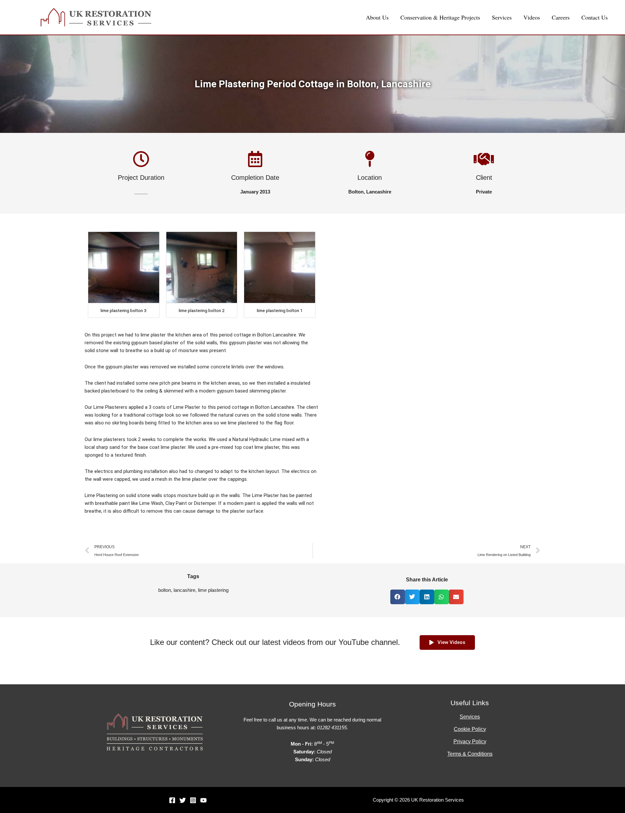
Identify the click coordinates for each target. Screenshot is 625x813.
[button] (397, 597)
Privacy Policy (469, 741)
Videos (531, 17)
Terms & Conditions (470, 754)
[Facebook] (172, 800)
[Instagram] (193, 800)
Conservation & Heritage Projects (440, 17)
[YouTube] (203, 800)
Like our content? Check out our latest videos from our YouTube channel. (275, 642)
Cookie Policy (470, 729)
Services (502, 17)
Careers (561, 17)
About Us (377, 17)
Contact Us (594, 17)
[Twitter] (182, 800)
